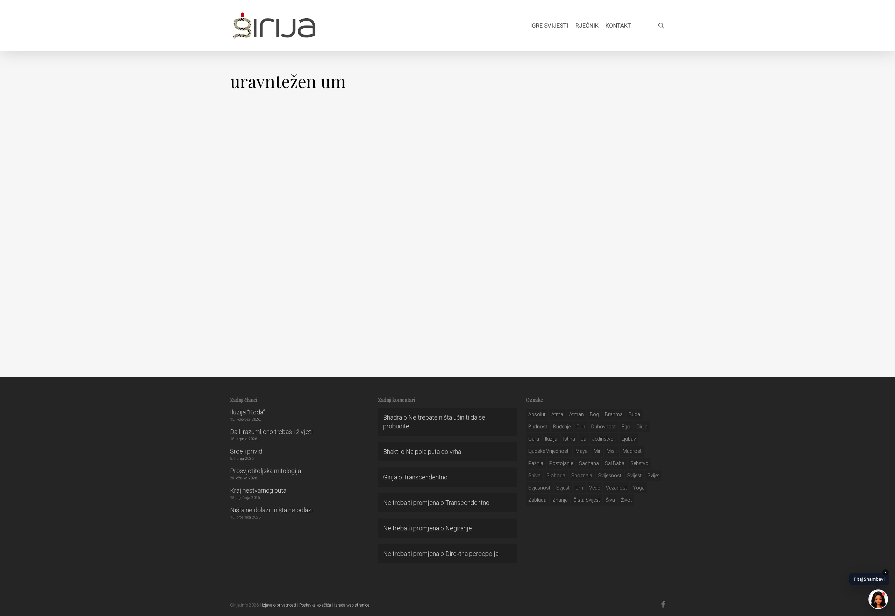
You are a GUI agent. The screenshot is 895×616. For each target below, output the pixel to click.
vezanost (616, 488)
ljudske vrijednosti (549, 451)
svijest (634, 475)
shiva (534, 475)
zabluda (537, 500)
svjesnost (539, 488)
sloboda (555, 475)
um (579, 488)
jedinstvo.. (604, 439)
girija (641, 426)
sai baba (614, 463)
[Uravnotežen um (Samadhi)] (112, 240)
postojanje (561, 463)
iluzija (551, 439)
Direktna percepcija (472, 553)
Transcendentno (425, 477)
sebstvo (639, 463)
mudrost (632, 451)
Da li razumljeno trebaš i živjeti (271, 431)
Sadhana (589, 463)
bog (594, 414)
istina (569, 439)
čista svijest (586, 500)
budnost (537, 426)
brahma (614, 414)
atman (576, 414)
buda (634, 414)
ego (626, 426)
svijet (653, 475)
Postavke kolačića (315, 605)
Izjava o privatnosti (279, 605)
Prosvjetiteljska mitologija (265, 470)
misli (612, 451)
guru (533, 439)
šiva (610, 500)
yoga (639, 488)
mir (597, 451)
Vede (594, 488)
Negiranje (458, 528)
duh (581, 426)
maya (581, 451)
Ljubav (629, 439)
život (626, 500)
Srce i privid (246, 451)
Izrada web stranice (351, 605)
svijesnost (609, 475)
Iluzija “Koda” (247, 412)
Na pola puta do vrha (433, 451)
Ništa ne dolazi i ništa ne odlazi (271, 510)
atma (557, 414)
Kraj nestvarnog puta (258, 490)
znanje (559, 500)
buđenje (562, 426)
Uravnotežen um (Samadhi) (112, 331)
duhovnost (603, 426)
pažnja (535, 463)
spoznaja (581, 475)
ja (583, 439)
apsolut (536, 414)
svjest (563, 488)
